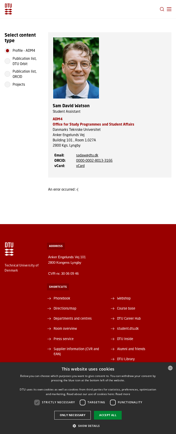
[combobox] (170, 368)
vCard (80, 166)
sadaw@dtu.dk (87, 155)
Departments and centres (73, 318)
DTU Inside (125, 339)
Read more (123, 394)
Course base (126, 308)
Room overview (65, 328)
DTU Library (126, 359)
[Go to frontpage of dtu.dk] (8, 9)
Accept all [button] (107, 415)
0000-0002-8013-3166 (94, 160)
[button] (169, 9)
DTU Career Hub (129, 318)
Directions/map (65, 308)
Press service (64, 339)
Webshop (124, 298)
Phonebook (62, 298)
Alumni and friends (131, 349)
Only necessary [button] (72, 415)
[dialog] (88, 398)
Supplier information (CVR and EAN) (76, 351)
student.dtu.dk (128, 328)
